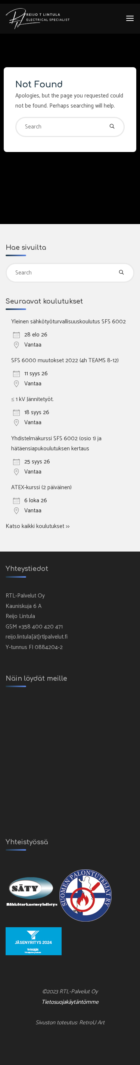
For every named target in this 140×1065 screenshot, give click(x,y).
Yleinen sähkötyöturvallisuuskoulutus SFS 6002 (68, 321)
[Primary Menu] (129, 19)
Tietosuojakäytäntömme (70, 1002)
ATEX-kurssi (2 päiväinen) (41, 487)
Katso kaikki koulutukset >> (37, 526)
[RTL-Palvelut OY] (37, 18)
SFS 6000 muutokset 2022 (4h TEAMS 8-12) (65, 360)
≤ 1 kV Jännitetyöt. (32, 399)
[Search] (112, 127)
